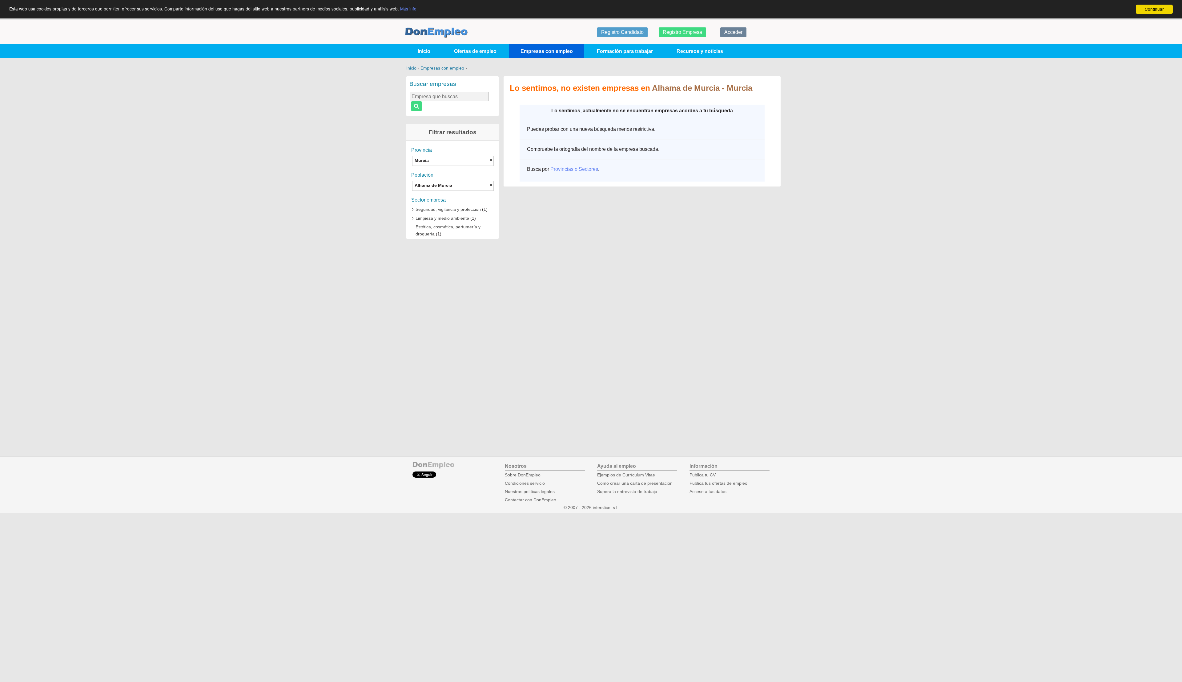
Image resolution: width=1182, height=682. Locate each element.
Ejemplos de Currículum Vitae (626, 475)
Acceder (733, 32)
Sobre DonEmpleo (523, 475)
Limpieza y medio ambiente (442, 218)
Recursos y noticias (700, 51)
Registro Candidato (622, 32)
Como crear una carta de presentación (635, 483)
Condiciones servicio (525, 483)
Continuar (1154, 9)
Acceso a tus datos (708, 491)
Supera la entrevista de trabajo (627, 491)
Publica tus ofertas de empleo (718, 483)
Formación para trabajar (625, 51)
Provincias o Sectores (574, 169)
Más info (408, 9)
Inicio (424, 51)
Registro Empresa (682, 32)
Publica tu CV (703, 475)
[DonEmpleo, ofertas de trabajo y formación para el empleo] (436, 32)
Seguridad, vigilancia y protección (448, 209)
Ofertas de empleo (475, 51)
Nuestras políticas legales (530, 491)
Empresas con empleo (547, 51)
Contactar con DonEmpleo (530, 500)
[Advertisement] (452, 339)
